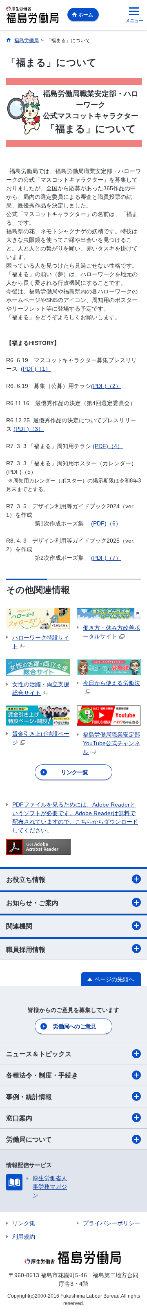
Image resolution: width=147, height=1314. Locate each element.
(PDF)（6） (106, 523)
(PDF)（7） (106, 557)
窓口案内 (19, 1118)
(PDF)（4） (108, 446)
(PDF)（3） (28, 429)
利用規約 (23, 1236)
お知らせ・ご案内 (32, 902)
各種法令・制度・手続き (42, 1075)
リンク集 (23, 1223)
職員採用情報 (25, 949)
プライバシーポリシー (111, 1223)
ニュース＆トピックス (38, 1053)
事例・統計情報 (29, 1096)
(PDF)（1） (36, 368)
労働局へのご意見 (74, 1026)
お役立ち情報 (25, 879)
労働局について (29, 1139)
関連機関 (19, 926)
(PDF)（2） (106, 386)
